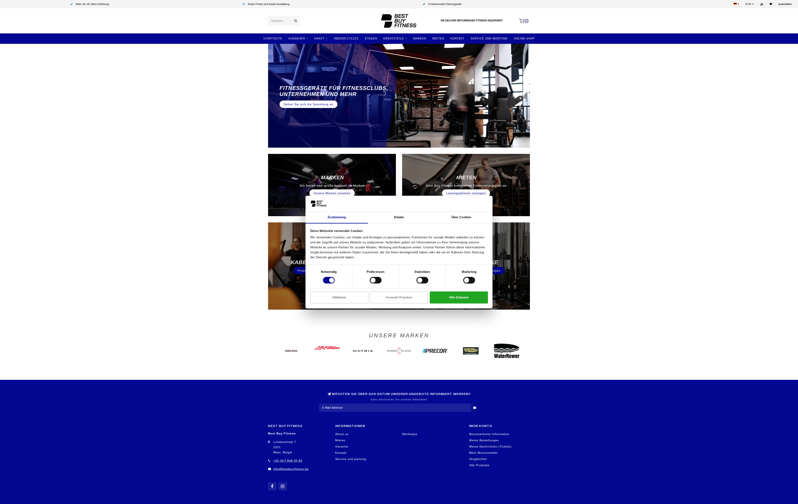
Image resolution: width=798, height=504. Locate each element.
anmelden (785, 4)
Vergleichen (478, 459)
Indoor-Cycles (346, 38)
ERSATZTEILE (393, 38)
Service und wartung (350, 459)
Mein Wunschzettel (483, 452)
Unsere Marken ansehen (332, 193)
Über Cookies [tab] (461, 217)
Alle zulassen (459, 297)
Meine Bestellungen (484, 440)
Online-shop (524, 38)
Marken (419, 38)
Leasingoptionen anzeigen (466, 193)
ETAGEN (371, 38)
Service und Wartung (489, 38)
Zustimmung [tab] (337, 217)
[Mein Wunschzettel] (771, 4)
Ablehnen (339, 297)
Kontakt (457, 38)
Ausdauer (296, 38)
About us (342, 434)
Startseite (272, 38)
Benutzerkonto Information (489, 434)
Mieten (438, 38)
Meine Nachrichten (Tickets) (490, 446)
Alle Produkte (479, 465)
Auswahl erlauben (399, 297)
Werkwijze (409, 434)
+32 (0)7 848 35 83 (287, 460)
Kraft (319, 38)
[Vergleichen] (761, 4)
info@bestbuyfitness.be (291, 469)
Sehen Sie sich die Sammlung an (308, 101)
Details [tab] (399, 217)
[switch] (376, 280)
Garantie (341, 446)
